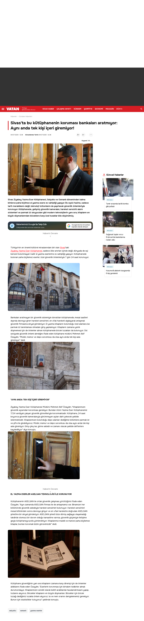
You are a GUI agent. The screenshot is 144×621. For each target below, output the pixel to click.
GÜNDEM (77, 109)
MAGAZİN (110, 109)
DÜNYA (119, 109)
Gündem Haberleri (25, 116)
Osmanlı (62, 199)
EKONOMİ (99, 109)
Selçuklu (51, 199)
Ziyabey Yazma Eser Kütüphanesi (30, 199)
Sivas (10, 199)
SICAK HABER (48, 109)
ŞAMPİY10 (88, 109)
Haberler (14, 116)
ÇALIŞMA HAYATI (64, 109)
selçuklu (12, 611)
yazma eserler (36, 611)
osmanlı (23, 611)
